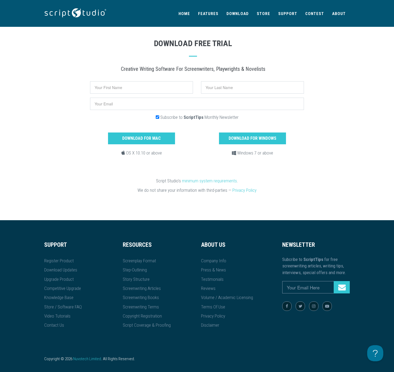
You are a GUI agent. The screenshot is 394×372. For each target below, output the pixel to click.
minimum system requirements (209, 180)
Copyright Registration (142, 316)
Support (287, 13)
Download (237, 13)
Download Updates (60, 269)
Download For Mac (141, 138)
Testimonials (212, 279)
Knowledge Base (58, 297)
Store (263, 13)
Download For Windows (252, 138)
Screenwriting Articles (142, 288)
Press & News (213, 269)
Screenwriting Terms (141, 307)
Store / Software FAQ (63, 307)
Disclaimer (210, 325)
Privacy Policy (244, 190)
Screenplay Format (139, 260)
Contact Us (54, 325)
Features (208, 13)
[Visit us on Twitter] (300, 306)
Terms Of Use (213, 307)
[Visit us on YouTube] (327, 306)
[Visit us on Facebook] (287, 306)
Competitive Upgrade (62, 288)
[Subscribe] (342, 287)
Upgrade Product (59, 279)
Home (184, 13)
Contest (314, 13)
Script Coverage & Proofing (147, 325)
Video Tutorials (57, 316)
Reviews (208, 288)
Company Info (213, 260)
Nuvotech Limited (87, 358)
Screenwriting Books (141, 297)
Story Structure (136, 279)
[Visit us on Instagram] (313, 306)
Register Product (59, 260)
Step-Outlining (135, 269)
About (339, 13)
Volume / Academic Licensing (227, 297)
